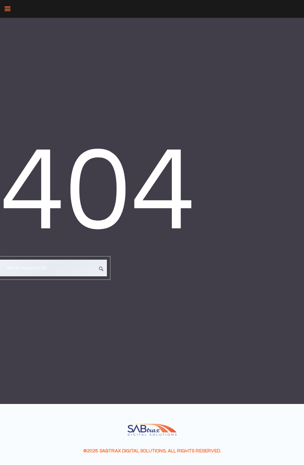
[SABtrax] (152, 430)
